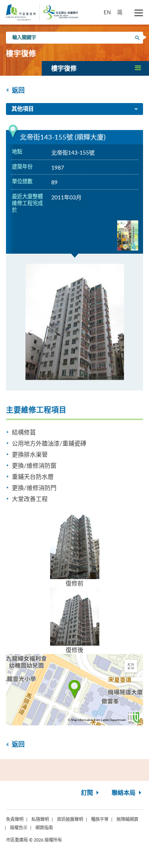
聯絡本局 (124, 793)
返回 (17, 90)
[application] (74, 689)
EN (107, 12)
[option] (74, 322)
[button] (95, 68)
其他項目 (23, 109)
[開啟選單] (138, 13)
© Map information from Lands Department (97, 720)
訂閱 (88, 793)
